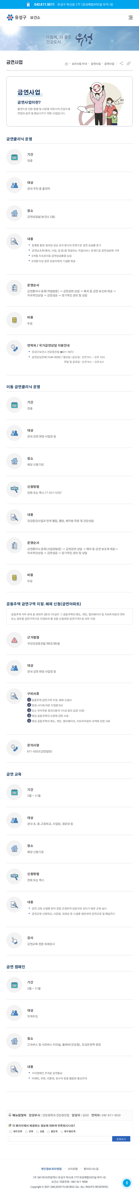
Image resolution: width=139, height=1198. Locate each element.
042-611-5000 (79, 1182)
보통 (41, 1131)
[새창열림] (16, 17)
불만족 (54, 1131)
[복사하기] (130, 63)
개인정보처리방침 (51, 1169)
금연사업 (95, 64)
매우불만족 (69, 1131)
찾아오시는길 (91, 1169)
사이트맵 (72, 1169)
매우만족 (17, 1131)
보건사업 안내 (79, 64)
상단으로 (127, 1183)
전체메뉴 (131, 17)
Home (66, 63)
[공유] (123, 63)
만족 (30, 1131)
